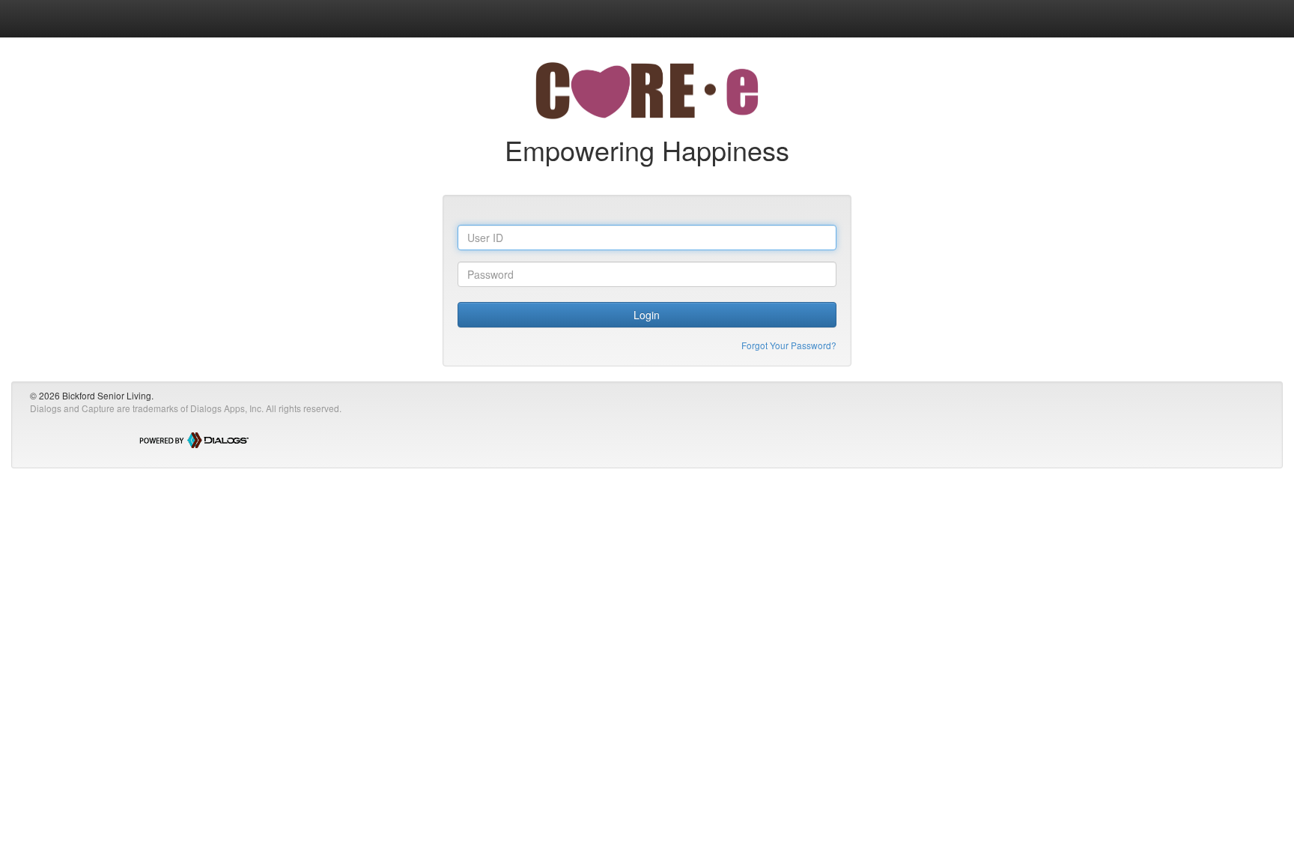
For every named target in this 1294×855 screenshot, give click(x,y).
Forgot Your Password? (788, 345)
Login (647, 314)
